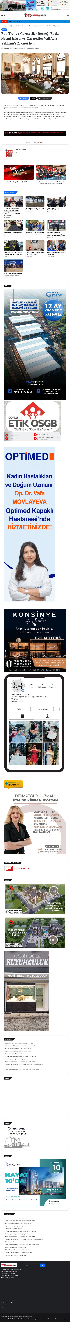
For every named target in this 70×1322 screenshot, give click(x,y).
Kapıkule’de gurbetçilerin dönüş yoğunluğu (15, 1247)
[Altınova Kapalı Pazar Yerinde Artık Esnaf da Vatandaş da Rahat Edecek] (35, 201)
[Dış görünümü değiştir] (5, 16)
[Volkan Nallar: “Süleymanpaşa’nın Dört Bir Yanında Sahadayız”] (13, 225)
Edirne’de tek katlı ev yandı (11, 1067)
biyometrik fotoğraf (5, 1307)
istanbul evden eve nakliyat (7, 1302)
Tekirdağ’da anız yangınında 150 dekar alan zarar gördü (18, 1252)
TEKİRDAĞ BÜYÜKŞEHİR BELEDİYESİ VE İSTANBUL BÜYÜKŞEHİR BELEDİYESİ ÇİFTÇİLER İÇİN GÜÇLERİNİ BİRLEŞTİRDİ (12, 212)
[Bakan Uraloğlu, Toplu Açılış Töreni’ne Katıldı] (56, 201)
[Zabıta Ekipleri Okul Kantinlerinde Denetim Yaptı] (56, 245)
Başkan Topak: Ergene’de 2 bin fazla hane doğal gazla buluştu (20, 1061)
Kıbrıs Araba (4, 1309)
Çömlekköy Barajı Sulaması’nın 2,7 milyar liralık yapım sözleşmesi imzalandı (24, 1064)
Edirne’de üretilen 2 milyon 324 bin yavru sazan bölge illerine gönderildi (22, 1069)
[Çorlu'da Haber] (35, 15)
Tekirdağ (10, 25)
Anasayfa (4, 25)
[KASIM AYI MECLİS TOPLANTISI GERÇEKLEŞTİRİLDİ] (35, 245)
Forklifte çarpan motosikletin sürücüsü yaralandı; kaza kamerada (20, 1056)
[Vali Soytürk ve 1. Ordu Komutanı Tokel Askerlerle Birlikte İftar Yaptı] (13, 245)
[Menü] (68, 16)
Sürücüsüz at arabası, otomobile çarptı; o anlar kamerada (18, 1048)
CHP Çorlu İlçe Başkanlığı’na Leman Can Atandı (17, 1250)
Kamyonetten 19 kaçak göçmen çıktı (14, 1053)
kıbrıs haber (4, 1305)
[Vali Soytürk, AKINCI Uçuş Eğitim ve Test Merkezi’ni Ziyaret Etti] (35, 225)
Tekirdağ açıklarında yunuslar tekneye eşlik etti (16, 1059)
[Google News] (38, 142)
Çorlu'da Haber (20, 149)
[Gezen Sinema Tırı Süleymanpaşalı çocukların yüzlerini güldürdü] (13, 265)
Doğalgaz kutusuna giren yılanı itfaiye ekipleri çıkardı (18, 1051)
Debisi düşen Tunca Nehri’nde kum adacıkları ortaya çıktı (19, 1043)
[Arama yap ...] (2, 16)
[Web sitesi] (16, 153)
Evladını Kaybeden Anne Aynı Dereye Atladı (16, 1255)
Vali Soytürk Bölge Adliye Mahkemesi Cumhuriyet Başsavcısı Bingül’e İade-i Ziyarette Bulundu (56, 234)
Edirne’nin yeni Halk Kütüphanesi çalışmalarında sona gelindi (20, 1045)
